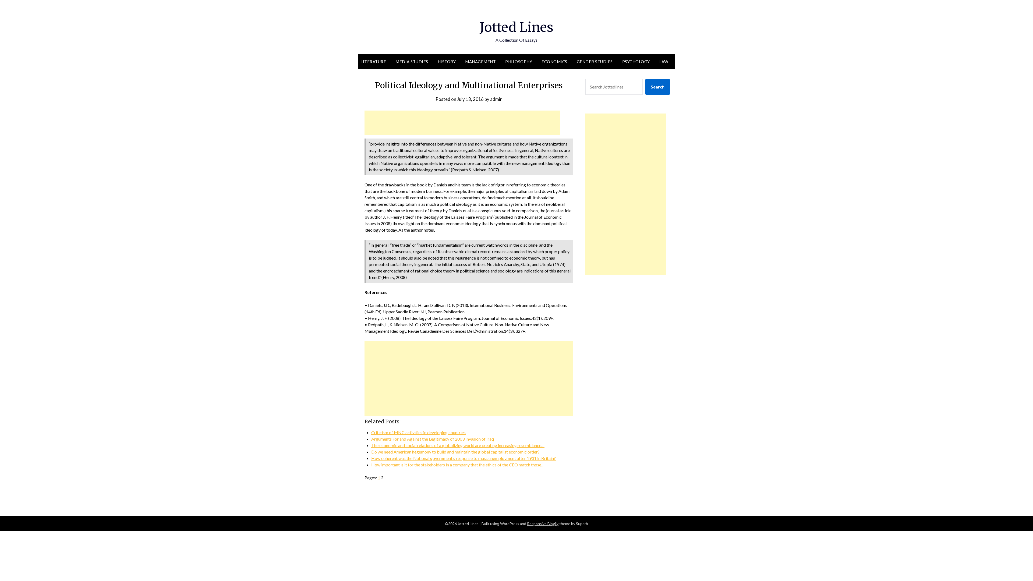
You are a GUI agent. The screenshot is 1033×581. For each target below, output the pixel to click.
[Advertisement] (462, 123)
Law (663, 61)
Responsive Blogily (542, 523)
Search (657, 86)
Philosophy (518, 61)
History (447, 61)
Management (480, 61)
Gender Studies (595, 61)
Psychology (636, 61)
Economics (554, 61)
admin (496, 99)
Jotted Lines (516, 27)
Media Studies (411, 61)
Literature (373, 61)
